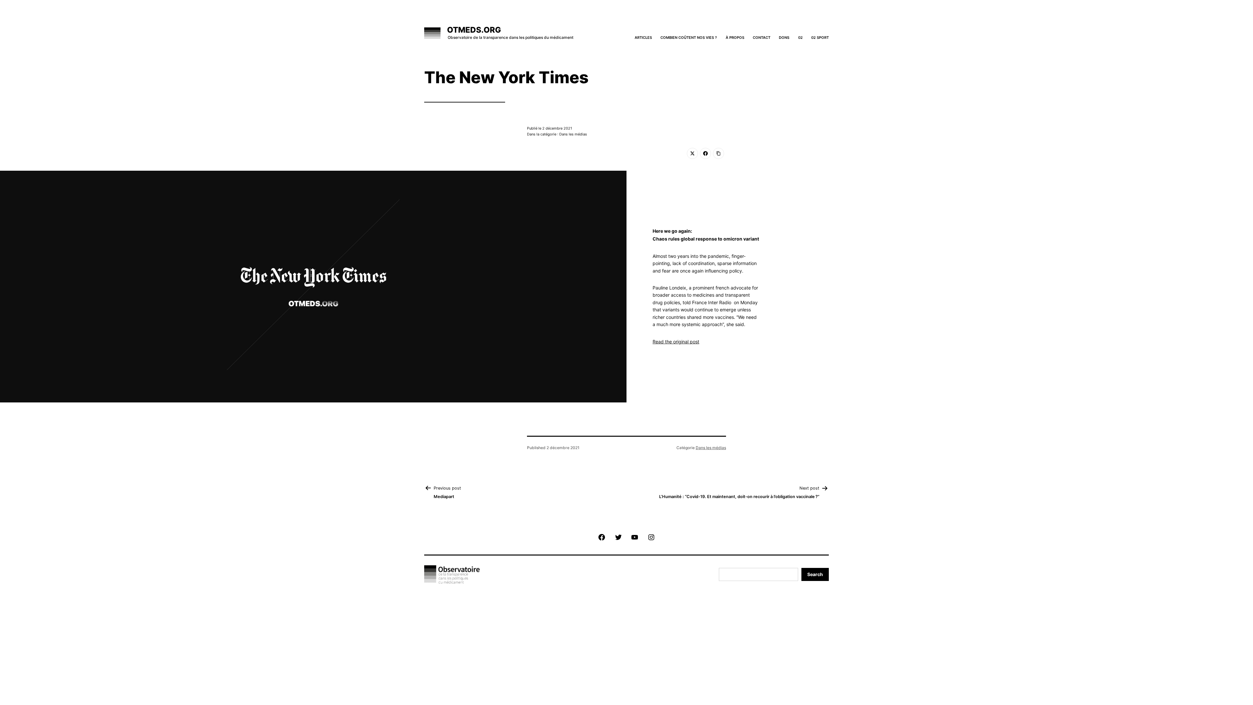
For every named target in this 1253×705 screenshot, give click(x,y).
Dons (784, 37)
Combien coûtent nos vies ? (688, 37)
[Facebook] (705, 153)
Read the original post (676, 341)
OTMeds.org (474, 30)
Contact (761, 37)
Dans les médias (711, 447)
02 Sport (820, 37)
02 (800, 37)
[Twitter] (692, 153)
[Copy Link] (718, 153)
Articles (643, 37)
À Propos (735, 37)
